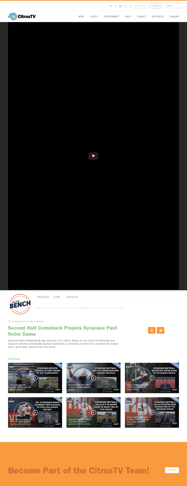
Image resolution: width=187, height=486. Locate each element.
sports (45, 308)
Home (37, 308)
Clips (57, 297)
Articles (71, 297)
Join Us (172, 470)
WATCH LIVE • (142, 6)
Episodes (42, 297)
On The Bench (57, 308)
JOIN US (156, 6)
